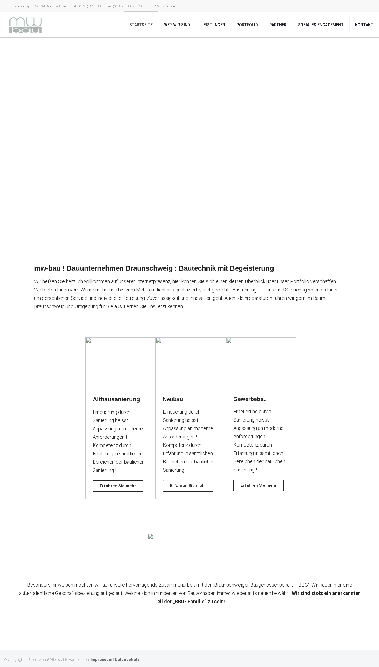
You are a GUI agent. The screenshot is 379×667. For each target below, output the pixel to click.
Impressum (101, 659)
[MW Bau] (25, 24)
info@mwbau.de (162, 6)
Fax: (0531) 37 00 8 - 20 (124, 6)
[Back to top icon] (370, 659)
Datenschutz (127, 659)
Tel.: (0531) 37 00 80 (87, 6)
